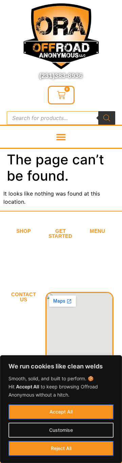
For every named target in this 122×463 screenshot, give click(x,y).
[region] (61, 409)
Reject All (61, 448)
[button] (61, 136)
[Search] (106, 118)
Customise (61, 430)
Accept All (61, 412)
